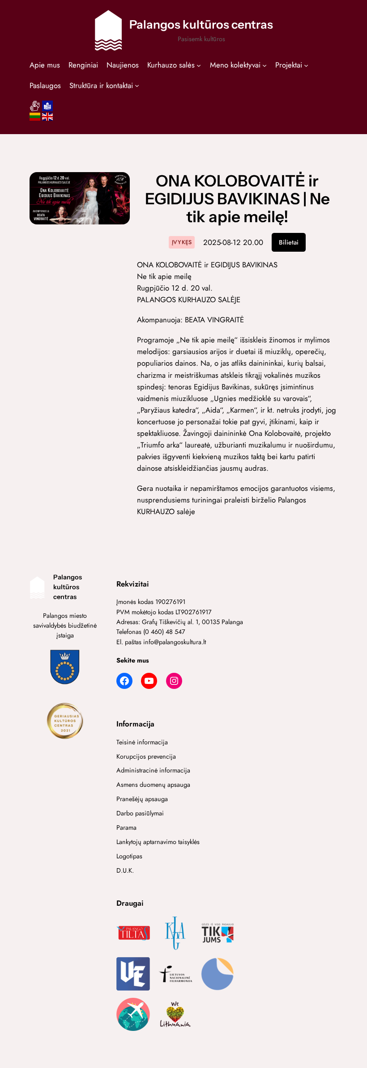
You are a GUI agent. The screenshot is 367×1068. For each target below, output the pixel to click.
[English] (47, 119)
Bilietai (289, 242)
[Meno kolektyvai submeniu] (264, 65)
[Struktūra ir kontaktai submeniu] (137, 85)
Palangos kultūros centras (201, 24)
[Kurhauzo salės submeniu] (198, 65)
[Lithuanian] (35, 119)
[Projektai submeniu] (306, 65)
